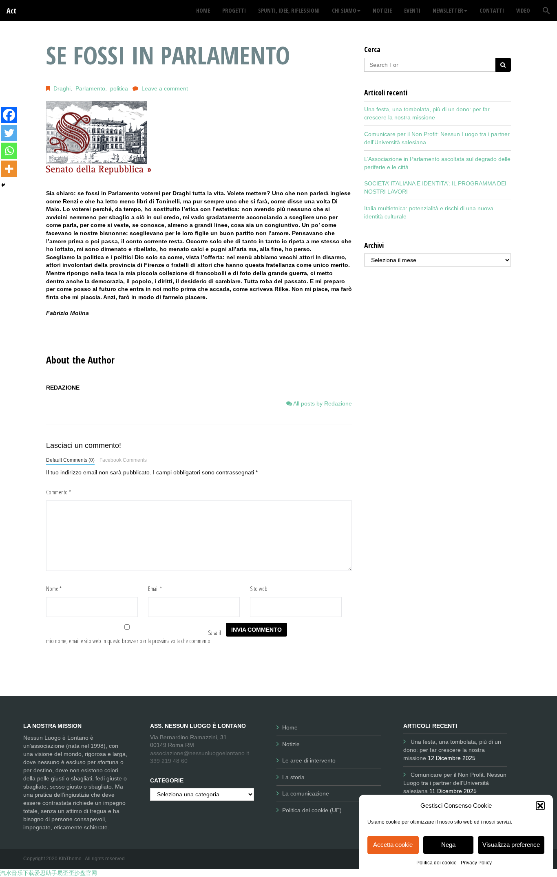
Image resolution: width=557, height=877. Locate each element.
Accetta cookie (393, 844)
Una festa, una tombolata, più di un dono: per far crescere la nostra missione (452, 749)
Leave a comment (164, 88)
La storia (293, 777)
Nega (448, 844)
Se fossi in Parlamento (168, 55)
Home (290, 727)
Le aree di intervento (309, 760)
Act (11, 10)
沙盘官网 (85, 873)
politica (119, 88)
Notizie (291, 744)
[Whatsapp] (9, 151)
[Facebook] (9, 115)
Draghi (62, 88)
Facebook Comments (123, 460)
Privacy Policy (476, 863)
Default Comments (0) (70, 460)
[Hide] (3, 185)
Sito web (258, 589)
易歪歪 (65, 873)
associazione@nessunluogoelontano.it (199, 753)
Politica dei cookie (436, 863)
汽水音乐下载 (17, 873)
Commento (58, 492)
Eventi (412, 10)
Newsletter (448, 10)
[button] (540, 806)
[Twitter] (9, 133)
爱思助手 (45, 873)
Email (155, 589)
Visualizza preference (511, 844)
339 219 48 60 (169, 761)
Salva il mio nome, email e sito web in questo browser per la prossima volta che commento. (133, 637)
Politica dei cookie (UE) (312, 810)
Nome (54, 589)
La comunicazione (305, 793)
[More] (9, 169)
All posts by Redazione (322, 403)
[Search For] (503, 65)
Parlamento (90, 88)
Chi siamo (344, 10)
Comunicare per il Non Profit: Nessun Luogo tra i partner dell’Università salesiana (454, 782)
